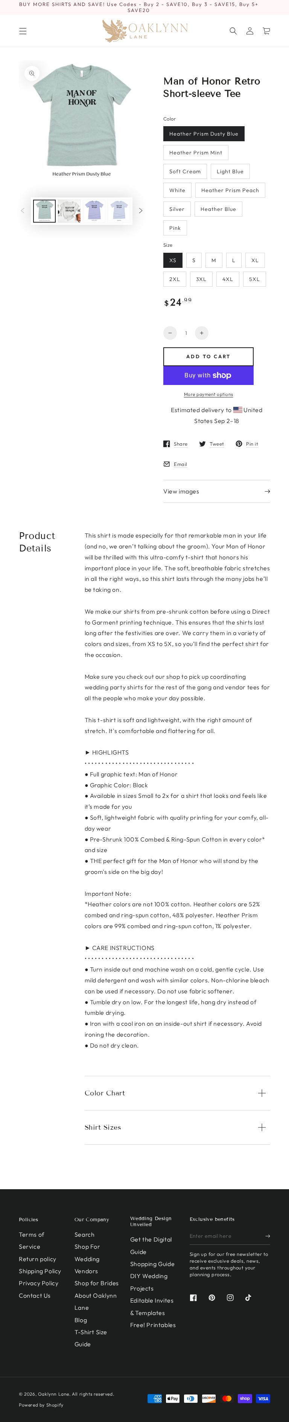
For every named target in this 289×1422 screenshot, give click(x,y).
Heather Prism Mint (195, 152)
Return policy (37, 1259)
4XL (227, 279)
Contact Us (35, 1295)
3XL (201, 279)
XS (172, 260)
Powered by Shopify (41, 1405)
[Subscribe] (267, 1236)
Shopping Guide (152, 1264)
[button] (233, 31)
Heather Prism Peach (230, 190)
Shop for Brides (97, 1283)
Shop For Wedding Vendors (87, 1259)
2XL (174, 279)
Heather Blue (218, 209)
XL (255, 260)
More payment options (208, 394)
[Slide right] (140, 211)
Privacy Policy (38, 1283)
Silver (177, 209)
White (177, 190)
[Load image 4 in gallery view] (119, 211)
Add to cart (208, 356)
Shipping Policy (40, 1271)
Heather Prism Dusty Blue (204, 133)
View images (181, 491)
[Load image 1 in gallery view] (44, 211)
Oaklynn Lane (53, 1394)
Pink (175, 228)
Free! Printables (153, 1325)
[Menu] (22, 31)
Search (85, 1234)
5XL (254, 279)
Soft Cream (185, 171)
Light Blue (230, 171)
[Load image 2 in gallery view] (69, 211)
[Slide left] (22, 211)
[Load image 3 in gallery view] (94, 211)
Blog (81, 1320)
